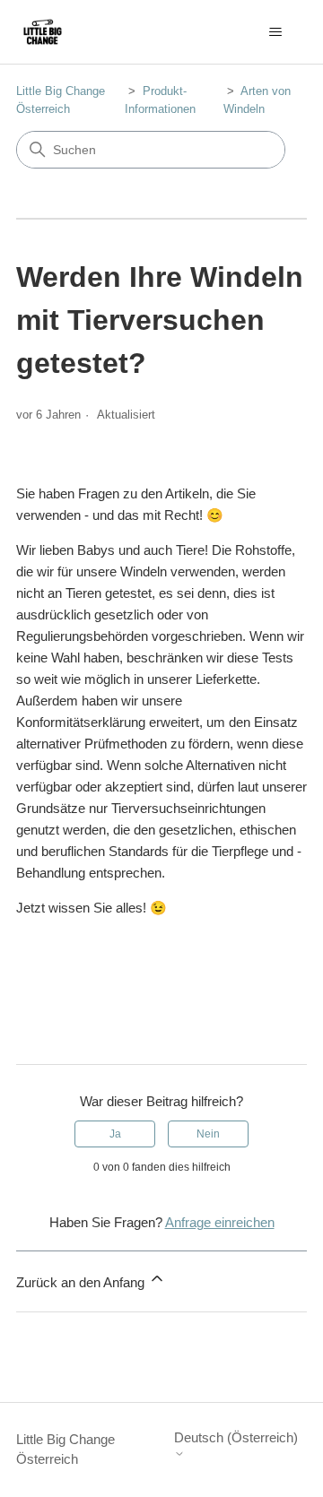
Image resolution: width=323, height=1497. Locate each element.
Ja (115, 1134)
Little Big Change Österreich (65, 1449)
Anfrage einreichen (220, 1222)
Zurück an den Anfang (82, 1282)
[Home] (42, 31)
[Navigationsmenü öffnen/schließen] (275, 32)
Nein (208, 1134)
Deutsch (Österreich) (236, 1437)
